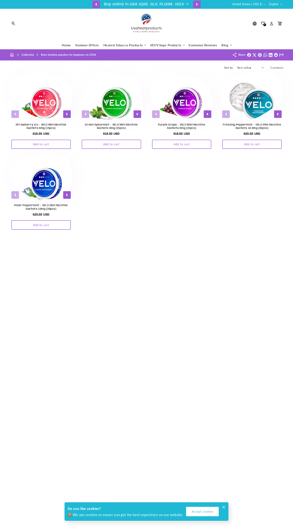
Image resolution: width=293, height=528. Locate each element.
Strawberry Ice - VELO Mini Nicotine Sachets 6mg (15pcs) (41, 126)
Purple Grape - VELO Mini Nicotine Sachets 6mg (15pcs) (181, 126)
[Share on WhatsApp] (265, 55)
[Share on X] (254, 55)
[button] (14, 24)
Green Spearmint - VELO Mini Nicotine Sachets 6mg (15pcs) (111, 126)
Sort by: (229, 67)
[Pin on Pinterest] (260, 55)
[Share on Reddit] (276, 55)
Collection (28, 54)
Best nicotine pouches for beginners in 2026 (68, 54)
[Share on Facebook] (249, 55)
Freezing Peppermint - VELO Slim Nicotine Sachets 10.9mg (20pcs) (252, 126)
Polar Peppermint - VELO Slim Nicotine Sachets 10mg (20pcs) (41, 207)
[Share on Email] (281, 55)
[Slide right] (197, 4)
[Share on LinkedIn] (270, 55)
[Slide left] (96, 4)
